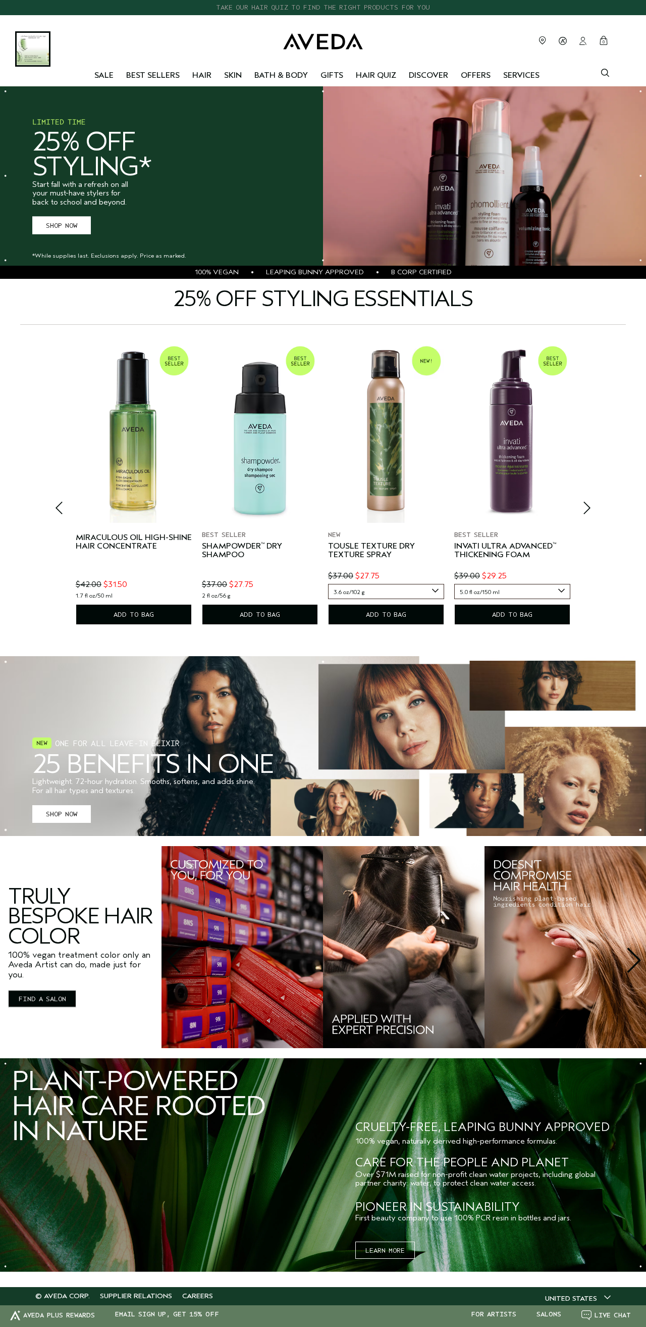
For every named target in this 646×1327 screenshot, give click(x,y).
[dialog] (605, 71)
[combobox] (386, 591)
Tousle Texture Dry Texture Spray (371, 551)
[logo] (323, 39)
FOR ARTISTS (493, 1314)
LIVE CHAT (613, 1315)
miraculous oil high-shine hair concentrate (134, 542)
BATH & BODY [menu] (281, 75)
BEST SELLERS (153, 75)
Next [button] (575, 510)
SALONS (548, 1314)
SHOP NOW (61, 225)
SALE (104, 75)
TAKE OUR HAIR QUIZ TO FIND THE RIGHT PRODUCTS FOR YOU (323, 7)
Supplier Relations (136, 1296)
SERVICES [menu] (521, 75)
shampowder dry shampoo (242, 551)
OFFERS (476, 75)
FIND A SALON (42, 999)
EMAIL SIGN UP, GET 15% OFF (167, 1314)
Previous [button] (71, 510)
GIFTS (331, 75)
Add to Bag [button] (134, 614)
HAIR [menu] (201, 75)
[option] (134, 483)
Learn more (385, 1250)
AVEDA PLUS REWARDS (59, 1315)
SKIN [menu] (233, 75)
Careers (197, 1296)
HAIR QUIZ (376, 75)
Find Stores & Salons (543, 40)
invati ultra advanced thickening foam (505, 551)
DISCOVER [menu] (428, 75)
